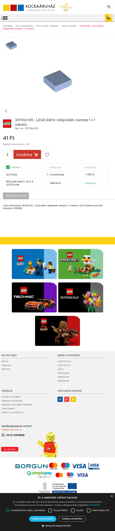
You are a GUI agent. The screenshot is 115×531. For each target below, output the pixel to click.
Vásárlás (7, 390)
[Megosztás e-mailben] (5, 111)
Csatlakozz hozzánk (70, 390)
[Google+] (66, 399)
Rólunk (4, 361)
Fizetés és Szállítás (11, 397)
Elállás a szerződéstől (12, 412)
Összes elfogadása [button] (43, 519)
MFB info (5, 369)
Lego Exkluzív (64, 361)
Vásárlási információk (11, 400)
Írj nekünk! (9, 449)
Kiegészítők (63, 381)
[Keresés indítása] (109, 6)
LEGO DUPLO (64, 365)
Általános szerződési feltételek (16, 404)
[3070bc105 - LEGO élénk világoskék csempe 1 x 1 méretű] (57, 80)
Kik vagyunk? (9, 355)
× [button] (112, 496)
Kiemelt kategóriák (69, 355)
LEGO (60, 369)
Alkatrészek (63, 377)
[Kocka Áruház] (27, 8)
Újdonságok (63, 373)
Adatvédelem (8, 408)
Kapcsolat (6, 365)
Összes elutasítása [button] (72, 519)
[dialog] (57, 512)
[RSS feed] (73, 399)
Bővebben (95, 504)
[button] (57, 525)
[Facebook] (60, 399)
